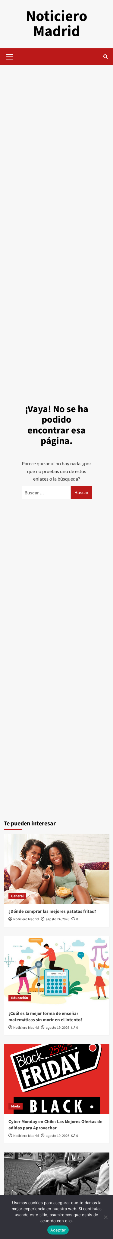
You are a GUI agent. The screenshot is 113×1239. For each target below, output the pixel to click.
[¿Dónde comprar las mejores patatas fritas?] (56, 869)
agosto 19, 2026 (57, 1027)
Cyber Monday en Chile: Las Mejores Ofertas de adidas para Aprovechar (55, 1125)
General (17, 896)
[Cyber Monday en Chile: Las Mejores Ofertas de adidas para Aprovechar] (56, 1079)
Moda (15, 1106)
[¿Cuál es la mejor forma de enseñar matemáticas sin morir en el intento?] (56, 971)
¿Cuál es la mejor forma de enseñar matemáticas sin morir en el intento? (45, 1016)
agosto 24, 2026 (57, 919)
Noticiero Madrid (56, 24)
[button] (10, 55)
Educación (19, 998)
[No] (105, 1217)
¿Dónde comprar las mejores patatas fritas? (52, 911)
